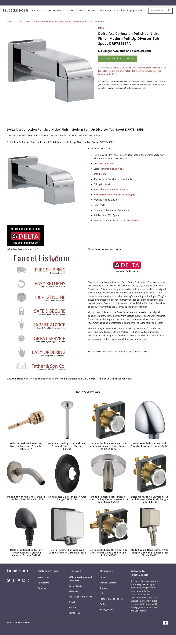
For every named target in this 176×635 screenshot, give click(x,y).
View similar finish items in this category (114, 194)
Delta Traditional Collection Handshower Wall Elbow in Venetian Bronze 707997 (26, 526)
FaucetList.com (22, 622)
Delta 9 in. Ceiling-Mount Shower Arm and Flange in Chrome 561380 (67, 420)
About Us (73, 591)
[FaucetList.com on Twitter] (9, 580)
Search (72, 602)
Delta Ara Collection (122, 67)
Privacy (72, 607)
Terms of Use (75, 612)
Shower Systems (53, 10)
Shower (70, 10)
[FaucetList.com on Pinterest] (19, 580)
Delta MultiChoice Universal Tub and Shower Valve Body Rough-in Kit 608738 (150, 473)
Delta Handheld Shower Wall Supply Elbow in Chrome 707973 (150, 420)
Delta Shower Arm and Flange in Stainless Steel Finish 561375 (26, 473)
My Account (44, 577)
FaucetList (31, 249)
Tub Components (148, 71)
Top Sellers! (133, 220)
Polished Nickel (132, 71)
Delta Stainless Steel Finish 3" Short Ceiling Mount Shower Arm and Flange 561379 (108, 473)
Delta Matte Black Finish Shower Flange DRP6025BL (67, 473)
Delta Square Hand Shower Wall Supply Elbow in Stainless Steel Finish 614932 (150, 526)
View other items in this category (111, 189)
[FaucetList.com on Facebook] (14, 580)
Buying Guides (134, 10)
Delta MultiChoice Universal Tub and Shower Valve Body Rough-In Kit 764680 (108, 420)
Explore (121, 10)
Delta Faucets (139, 67)
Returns (42, 588)
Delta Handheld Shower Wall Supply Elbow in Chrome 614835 (67, 526)
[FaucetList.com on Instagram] (24, 580)
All (110, 67)
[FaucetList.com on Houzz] (29, 580)
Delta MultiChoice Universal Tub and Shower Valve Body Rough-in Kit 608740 (108, 526)
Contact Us (43, 582)
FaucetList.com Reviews (80, 596)
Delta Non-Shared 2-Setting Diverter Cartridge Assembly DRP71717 (26, 420)
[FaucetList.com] (15, 10)
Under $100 (111, 74)
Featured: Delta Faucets (100, 10)
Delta (101, 27)
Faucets (36, 10)
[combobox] (160, 11)
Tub (81, 10)
